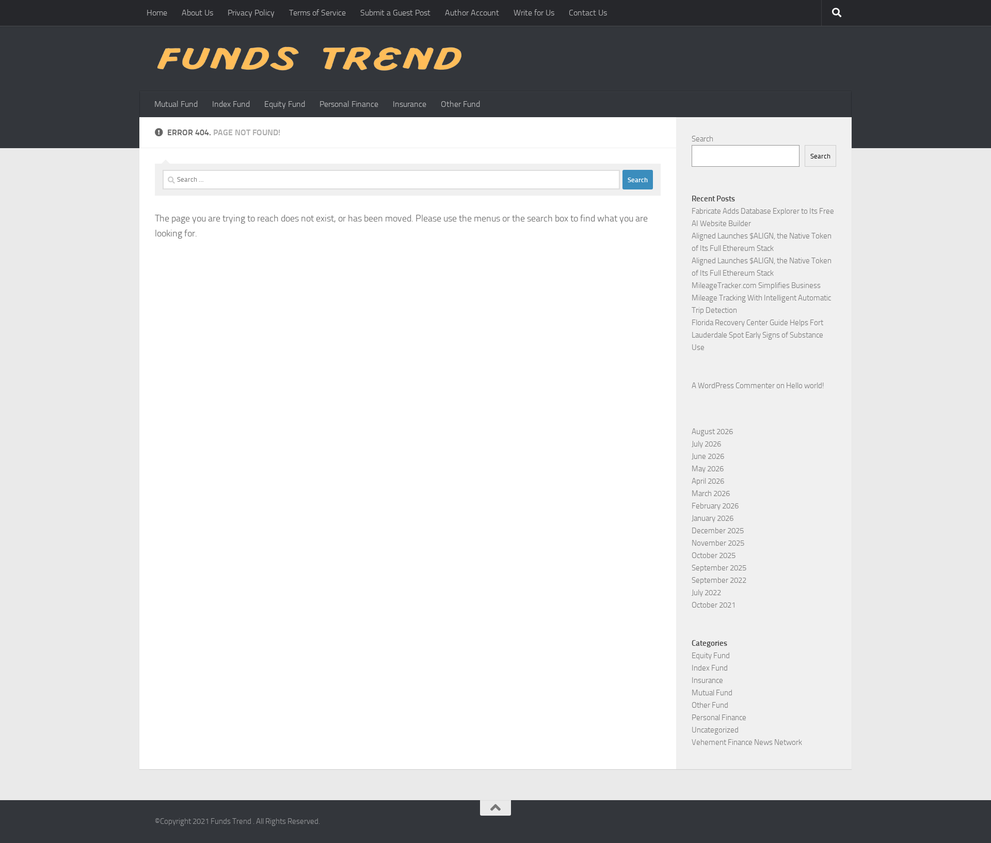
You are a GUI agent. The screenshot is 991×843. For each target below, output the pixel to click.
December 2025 (718, 530)
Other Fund (460, 104)
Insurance (409, 104)
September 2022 (719, 580)
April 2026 (708, 481)
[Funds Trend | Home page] (308, 58)
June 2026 (708, 456)
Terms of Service (317, 13)
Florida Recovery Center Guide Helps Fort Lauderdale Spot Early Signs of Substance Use (757, 335)
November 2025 (718, 543)
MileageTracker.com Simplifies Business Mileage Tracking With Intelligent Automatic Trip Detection (761, 298)
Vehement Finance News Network (747, 742)
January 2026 (712, 518)
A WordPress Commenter (733, 385)
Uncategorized (715, 730)
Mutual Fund (176, 104)
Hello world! (805, 385)
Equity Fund (284, 104)
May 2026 (708, 468)
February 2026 (715, 506)
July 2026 (706, 444)
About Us (197, 13)
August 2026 (712, 431)
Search (702, 139)
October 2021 (714, 605)
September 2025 (719, 567)
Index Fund (231, 104)
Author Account (472, 13)
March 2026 (711, 493)
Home (157, 13)
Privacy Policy (251, 13)
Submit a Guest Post (395, 13)
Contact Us (588, 13)
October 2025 (714, 555)
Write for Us (534, 13)
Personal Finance (348, 104)
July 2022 (706, 592)
